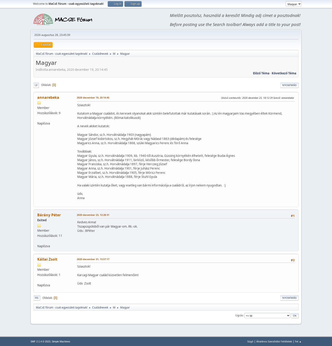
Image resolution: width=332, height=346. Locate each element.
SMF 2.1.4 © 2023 (40, 341)
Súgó (250, 341)
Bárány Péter (49, 214)
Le (36, 85)
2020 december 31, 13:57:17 (93, 259)
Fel (37, 297)
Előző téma (261, 73)
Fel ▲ (298, 341)
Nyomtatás (289, 85)
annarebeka (48, 97)
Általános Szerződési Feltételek (274, 341)
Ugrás (239, 315)
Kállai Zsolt (47, 259)
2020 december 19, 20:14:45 (93, 97)
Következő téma (284, 73)
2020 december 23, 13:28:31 (93, 215)
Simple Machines (61, 341)
